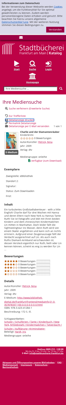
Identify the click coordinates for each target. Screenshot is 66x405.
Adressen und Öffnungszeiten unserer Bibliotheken (29, 362)
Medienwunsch (10, 364)
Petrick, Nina (45, 142)
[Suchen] (60, 88)
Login (48, 69)
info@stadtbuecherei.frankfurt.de (46, 353)
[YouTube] (15, 38)
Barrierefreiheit (10, 367)
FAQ (59, 362)
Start (17, 69)
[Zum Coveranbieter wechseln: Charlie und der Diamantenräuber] (11, 140)
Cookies (58, 6)
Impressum (26, 364)
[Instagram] (10, 38)
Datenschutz (41, 364)
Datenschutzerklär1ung (15, 22)
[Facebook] (4, 38)
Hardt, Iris (20, 331)
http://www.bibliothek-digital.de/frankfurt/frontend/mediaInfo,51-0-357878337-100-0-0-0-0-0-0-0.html (29, 301)
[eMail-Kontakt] (21, 38)
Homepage (32, 82)
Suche (32, 69)
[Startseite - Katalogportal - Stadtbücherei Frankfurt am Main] (33, 48)
